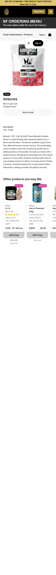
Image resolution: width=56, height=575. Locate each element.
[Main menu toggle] (50, 11)
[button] (38, 11)
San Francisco (40, 25)
